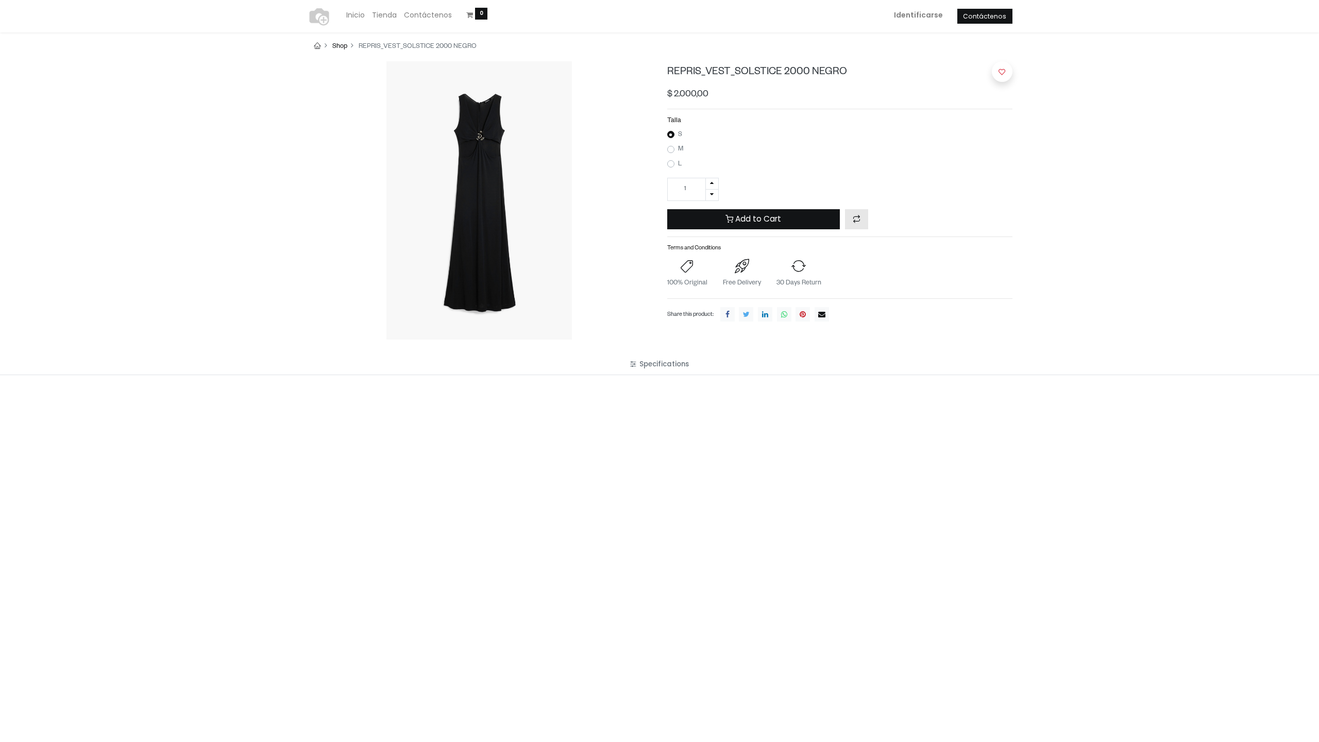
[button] (856, 219)
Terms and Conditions (694, 248)
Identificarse (918, 15)
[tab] (659, 365)
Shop (339, 46)
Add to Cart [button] (757, 218)
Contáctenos (984, 16)
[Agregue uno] (712, 183)
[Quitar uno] (712, 195)
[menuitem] (355, 15)
